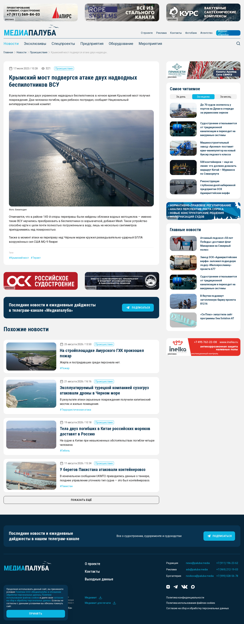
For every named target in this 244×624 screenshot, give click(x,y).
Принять (35, 613)
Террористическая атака (76, 409)
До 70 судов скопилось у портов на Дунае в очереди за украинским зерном (217, 108)
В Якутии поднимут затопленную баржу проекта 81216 (218, 299)
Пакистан (67, 486)
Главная (8, 52)
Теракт (37, 257)
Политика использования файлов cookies (190, 602)
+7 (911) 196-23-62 (227, 563)
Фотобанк (191, 32)
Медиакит (91, 597)
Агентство (206, 32)
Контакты (176, 32)
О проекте (147, 32)
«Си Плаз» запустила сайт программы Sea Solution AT (217, 316)
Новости (11, 43)
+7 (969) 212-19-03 (227, 569)
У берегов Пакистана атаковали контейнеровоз (102, 469)
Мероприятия (150, 43)
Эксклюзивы (35, 43)
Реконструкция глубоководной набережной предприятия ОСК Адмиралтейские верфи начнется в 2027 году (217, 187)
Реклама (161, 32)
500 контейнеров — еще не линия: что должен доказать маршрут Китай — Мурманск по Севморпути (218, 168)
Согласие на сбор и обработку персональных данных (197, 608)
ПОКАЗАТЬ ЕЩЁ (81, 500)
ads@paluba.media (197, 569)
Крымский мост (20, 257)
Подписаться (222, 536)
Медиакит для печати (98, 602)
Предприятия (91, 43)
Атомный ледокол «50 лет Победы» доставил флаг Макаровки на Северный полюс (216, 243)
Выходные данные (99, 579)
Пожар (65, 368)
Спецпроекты (63, 43)
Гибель (66, 450)
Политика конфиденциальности (185, 597)
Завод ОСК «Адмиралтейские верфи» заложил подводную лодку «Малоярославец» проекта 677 (218, 263)
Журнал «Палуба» (223, 33)
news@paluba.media (198, 563)
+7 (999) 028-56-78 (227, 575)
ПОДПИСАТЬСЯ (141, 307)
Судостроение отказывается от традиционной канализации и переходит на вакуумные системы (218, 129)
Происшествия (38, 52)
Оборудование (121, 43)
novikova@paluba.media (200, 575)
